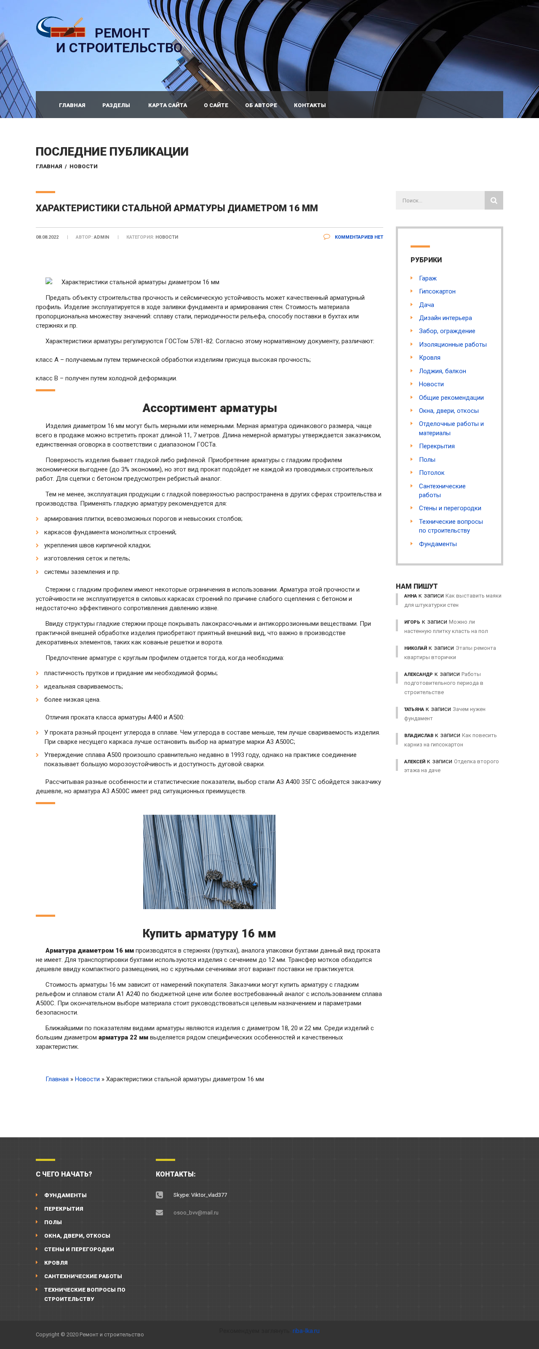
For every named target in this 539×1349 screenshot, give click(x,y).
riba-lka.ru (306, 1331)
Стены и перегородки (450, 508)
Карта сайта (167, 105)
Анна (410, 596)
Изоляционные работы (453, 344)
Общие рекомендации (451, 397)
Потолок (432, 473)
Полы (427, 459)
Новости (83, 166)
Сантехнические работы (83, 1276)
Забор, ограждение (447, 331)
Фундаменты (438, 544)
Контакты (310, 105)
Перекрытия (437, 446)
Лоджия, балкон (442, 371)
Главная (72, 105)
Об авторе (261, 105)
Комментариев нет (358, 237)
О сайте (216, 105)
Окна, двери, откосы (449, 411)
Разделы (116, 105)
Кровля (429, 357)
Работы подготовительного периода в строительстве (443, 683)
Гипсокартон (437, 291)
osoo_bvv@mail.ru (196, 1212)
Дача (426, 305)
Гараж (428, 278)
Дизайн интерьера (445, 318)
